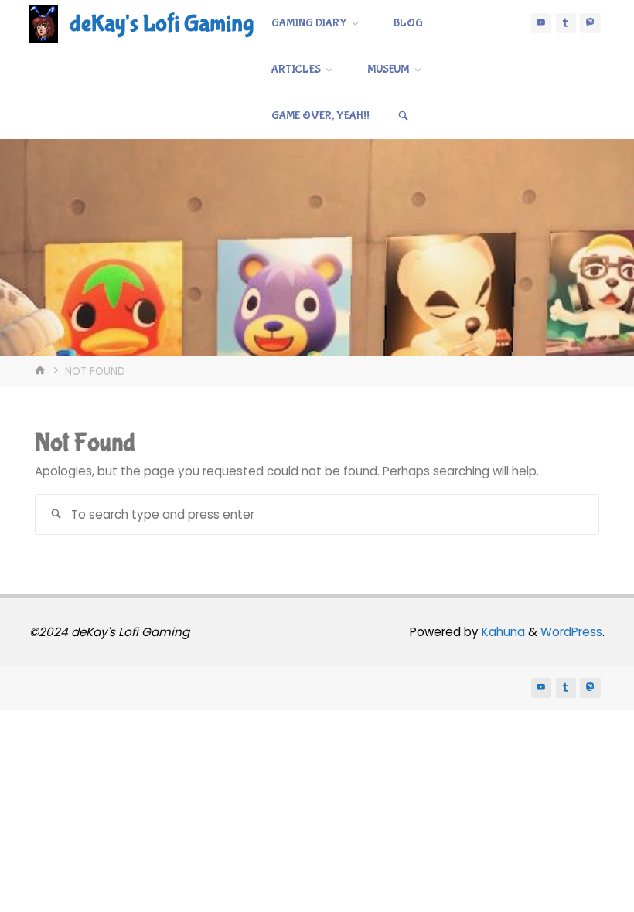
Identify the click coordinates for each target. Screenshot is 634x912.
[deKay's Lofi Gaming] (43, 23)
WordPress (571, 632)
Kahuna (502, 632)
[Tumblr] (566, 23)
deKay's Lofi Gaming (162, 23)
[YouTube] (541, 23)
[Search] (403, 116)
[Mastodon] (590, 23)
